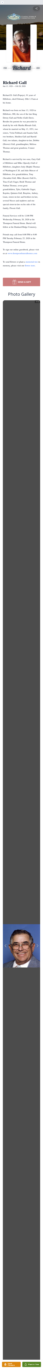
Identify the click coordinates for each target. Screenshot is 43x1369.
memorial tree (32, 261)
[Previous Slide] (5, 946)
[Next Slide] (37, 946)
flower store (30, 265)
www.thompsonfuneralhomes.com (22, 253)
